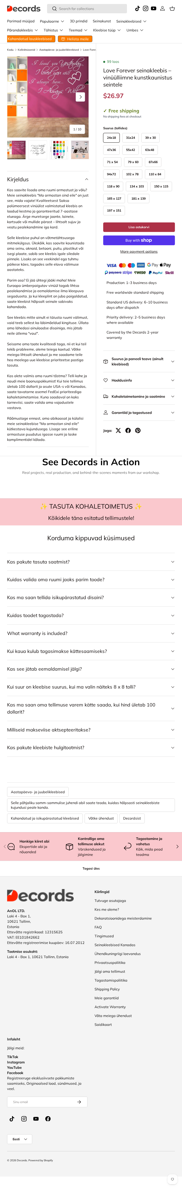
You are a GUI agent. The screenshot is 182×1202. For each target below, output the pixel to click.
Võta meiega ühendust (113, 1015)
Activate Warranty (110, 1007)
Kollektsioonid (26, 49)
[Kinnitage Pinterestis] (138, 430)
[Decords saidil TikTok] (12, 1119)
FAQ (98, 927)
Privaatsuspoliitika (110, 962)
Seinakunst (102, 21)
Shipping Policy (107, 989)
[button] (172, 8)
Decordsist (132, 818)
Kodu (10, 49)
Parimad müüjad (21, 21)
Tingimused (104, 936)
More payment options (139, 251)
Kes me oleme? (107, 909)
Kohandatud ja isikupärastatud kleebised (45, 818)
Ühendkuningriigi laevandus (118, 953)
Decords (22, 1160)
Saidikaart (103, 1024)
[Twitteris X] (118, 430)
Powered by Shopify (40, 1160)
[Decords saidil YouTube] (36, 1119)
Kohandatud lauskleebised (30, 39)
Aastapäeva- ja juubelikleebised (59, 49)
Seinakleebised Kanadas (115, 945)
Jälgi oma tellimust (110, 971)
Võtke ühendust (101, 818)
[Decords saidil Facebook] (48, 1119)
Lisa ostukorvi (139, 227)
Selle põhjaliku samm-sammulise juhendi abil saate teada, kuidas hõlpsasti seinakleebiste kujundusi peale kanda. (85, 805)
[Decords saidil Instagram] (24, 1119)
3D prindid (78, 21)
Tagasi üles (91, 868)
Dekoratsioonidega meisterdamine (123, 918)
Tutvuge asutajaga (110, 900)
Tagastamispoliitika (111, 980)
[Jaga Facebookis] (128, 430)
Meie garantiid (107, 998)
